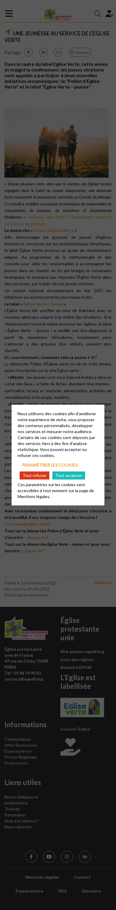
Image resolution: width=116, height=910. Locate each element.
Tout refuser (34, 475)
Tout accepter (68, 475)
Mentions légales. (34, 496)
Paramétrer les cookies (50, 464)
